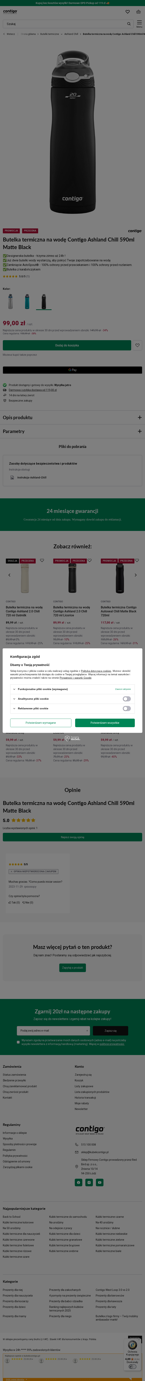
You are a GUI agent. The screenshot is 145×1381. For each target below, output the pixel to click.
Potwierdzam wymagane (41, 722)
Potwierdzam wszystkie (105, 722)
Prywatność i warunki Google (75, 677)
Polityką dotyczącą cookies (96, 670)
